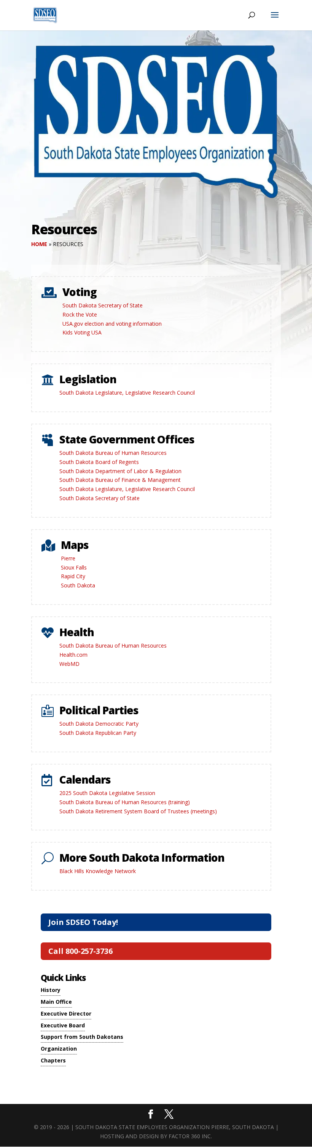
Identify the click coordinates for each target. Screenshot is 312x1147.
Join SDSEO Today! (83, 922)
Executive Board (63, 1025)
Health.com (73, 654)
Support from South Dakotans (82, 1036)
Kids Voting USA (82, 332)
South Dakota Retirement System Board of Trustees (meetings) (138, 811)
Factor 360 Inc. (190, 1136)
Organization (59, 1048)
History (50, 989)
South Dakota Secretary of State (102, 305)
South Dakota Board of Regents (99, 462)
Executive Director (66, 1013)
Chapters (53, 1060)
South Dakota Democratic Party (98, 723)
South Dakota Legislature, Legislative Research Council (127, 392)
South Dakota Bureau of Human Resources (113, 452)
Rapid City (73, 576)
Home (39, 244)
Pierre (68, 558)
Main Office (56, 1001)
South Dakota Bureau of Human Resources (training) (124, 802)
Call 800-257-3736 (80, 951)
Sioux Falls (74, 567)
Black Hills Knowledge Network (97, 871)
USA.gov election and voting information (112, 323)
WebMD (69, 663)
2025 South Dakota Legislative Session (107, 793)
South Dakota (78, 585)
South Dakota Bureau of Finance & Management (120, 479)
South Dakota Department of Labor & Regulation (120, 471)
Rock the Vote (79, 314)
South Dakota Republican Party (97, 732)
